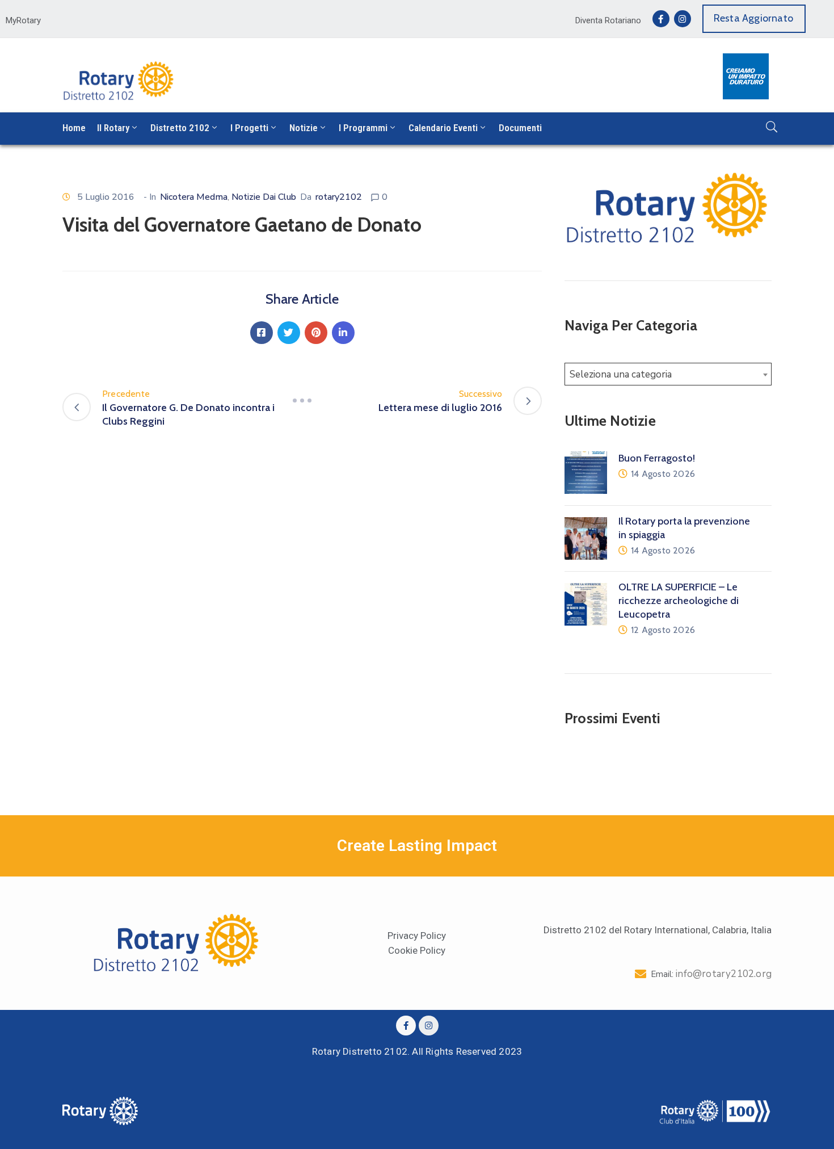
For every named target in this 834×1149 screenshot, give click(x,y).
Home (74, 127)
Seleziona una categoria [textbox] (621, 374)
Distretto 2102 (179, 127)
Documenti (520, 127)
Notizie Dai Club (263, 197)
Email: (711, 974)
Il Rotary (113, 127)
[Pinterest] (316, 332)
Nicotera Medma (194, 197)
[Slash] (302, 401)
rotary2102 (338, 197)
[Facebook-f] (660, 18)
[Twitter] (288, 332)
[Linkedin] (343, 332)
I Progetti (249, 127)
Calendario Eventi (443, 127)
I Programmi (363, 127)
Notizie (303, 127)
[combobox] (668, 374)
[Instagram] (682, 18)
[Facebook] (261, 332)
